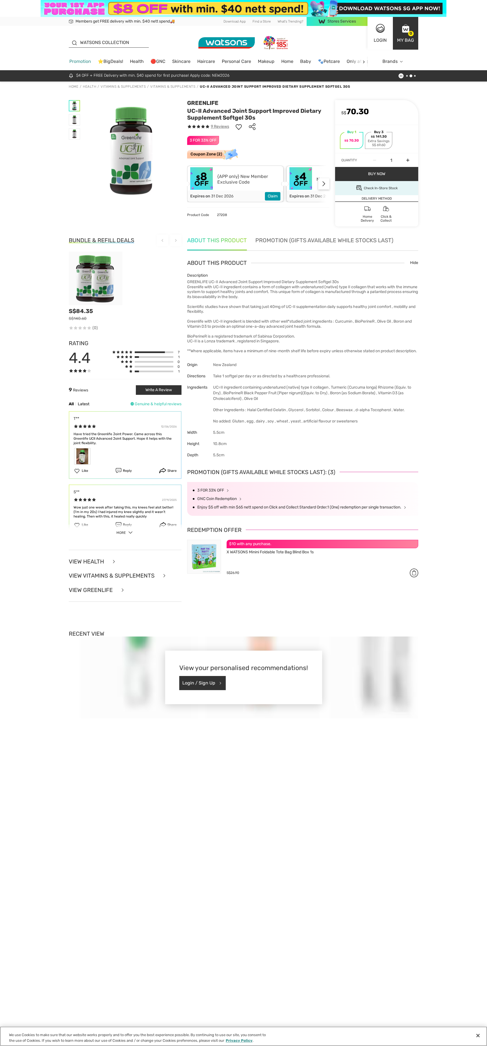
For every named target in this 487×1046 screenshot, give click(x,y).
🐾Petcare (329, 61)
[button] (405, 33)
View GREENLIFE (91, 590)
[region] (243, 1036)
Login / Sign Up (198, 683)
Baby (305, 61)
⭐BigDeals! (110, 61)
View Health (87, 562)
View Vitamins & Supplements (112, 576)
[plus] (408, 160)
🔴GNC (157, 61)
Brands (390, 61)
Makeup (266, 61)
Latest (83, 404)
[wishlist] (238, 126)
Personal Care (236, 61)
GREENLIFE (202, 103)
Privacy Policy (239, 1040)
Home (287, 61)
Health (137, 61)
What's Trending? (290, 21)
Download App (234, 21)
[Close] (478, 1035)
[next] (363, 61)
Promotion (80, 61)
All (71, 404)
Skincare (181, 61)
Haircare (206, 61)
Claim (273, 196)
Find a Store (262, 21)
